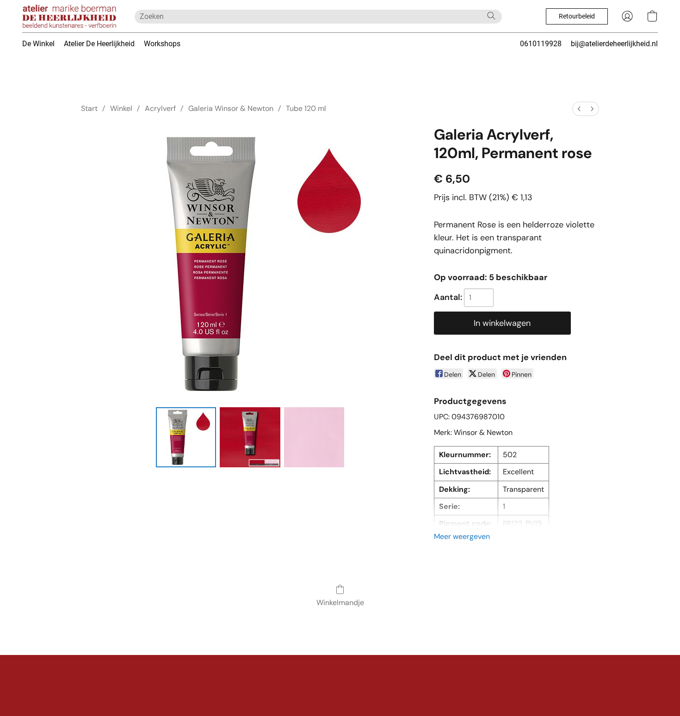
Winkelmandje (340, 602)
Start (89, 108)
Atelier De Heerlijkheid (99, 43)
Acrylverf (160, 108)
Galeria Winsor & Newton (230, 108)
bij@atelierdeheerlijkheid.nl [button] (614, 43)
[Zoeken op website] (491, 15)
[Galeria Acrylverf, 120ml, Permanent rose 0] (186, 437)
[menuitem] (579, 109)
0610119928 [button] (541, 43)
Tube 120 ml (306, 108)
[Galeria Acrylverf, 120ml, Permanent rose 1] (250, 437)
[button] (69, 16)
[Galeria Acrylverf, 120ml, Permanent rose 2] (314, 437)
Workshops (162, 43)
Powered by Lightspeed (340, 691)
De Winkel (38, 43)
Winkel (121, 108)
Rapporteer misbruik (340, 675)
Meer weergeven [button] (462, 536)
